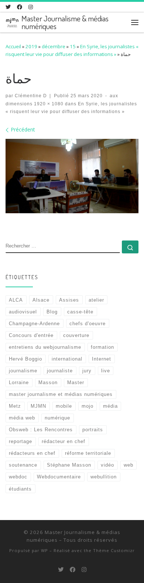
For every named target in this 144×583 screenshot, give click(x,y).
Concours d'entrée (31, 335)
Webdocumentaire (59, 477)
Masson (48, 382)
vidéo (107, 465)
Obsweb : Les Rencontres (41, 429)
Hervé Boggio (25, 359)
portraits (92, 429)
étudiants (20, 489)
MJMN (38, 406)
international (67, 359)
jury (87, 370)
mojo (87, 406)
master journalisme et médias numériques (61, 394)
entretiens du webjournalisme (45, 347)
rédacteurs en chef (32, 453)
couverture (76, 335)
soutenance (23, 465)
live (105, 370)
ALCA (16, 300)
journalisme (23, 370)
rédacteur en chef (63, 441)
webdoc (18, 477)
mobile (64, 406)
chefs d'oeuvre (87, 323)
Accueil (13, 46)
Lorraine (19, 382)
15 (73, 46)
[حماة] (72, 176)
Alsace (40, 300)
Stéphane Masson (69, 465)
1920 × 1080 (48, 103)
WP (44, 550)
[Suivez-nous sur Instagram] (30, 7)
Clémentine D (31, 95)
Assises (69, 300)
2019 (31, 46)
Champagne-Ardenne (34, 323)
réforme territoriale (88, 453)
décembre (53, 46)
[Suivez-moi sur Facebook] (19, 7)
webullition (103, 477)
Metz (15, 406)
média (110, 406)
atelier (96, 300)
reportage (20, 441)
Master (75, 382)
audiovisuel (23, 312)
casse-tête (80, 312)
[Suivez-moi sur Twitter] (8, 7)
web (128, 465)
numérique (57, 418)
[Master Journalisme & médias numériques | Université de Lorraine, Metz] (12, 21)
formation (102, 347)
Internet (101, 359)
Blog (52, 312)
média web (22, 418)
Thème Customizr (114, 550)
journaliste (60, 370)
